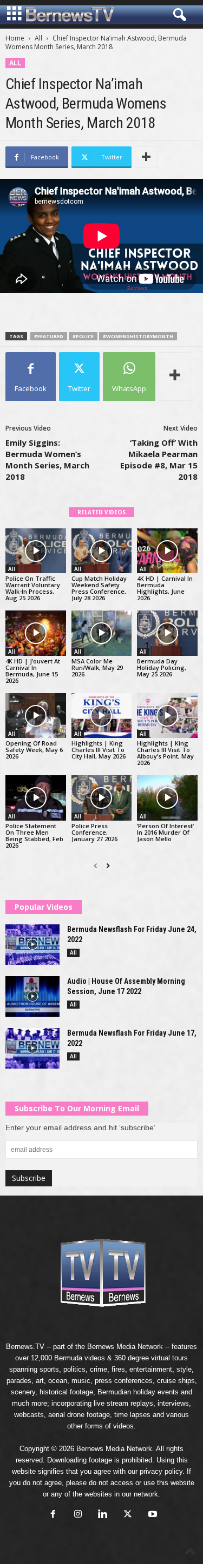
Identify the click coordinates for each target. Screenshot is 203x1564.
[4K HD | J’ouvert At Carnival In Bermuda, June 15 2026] (35, 632)
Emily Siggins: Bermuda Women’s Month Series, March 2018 (47, 459)
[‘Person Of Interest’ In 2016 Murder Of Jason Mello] (167, 797)
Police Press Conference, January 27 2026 (94, 832)
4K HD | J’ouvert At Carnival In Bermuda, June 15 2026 (32, 670)
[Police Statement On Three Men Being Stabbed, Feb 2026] (35, 797)
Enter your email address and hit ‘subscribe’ (80, 1127)
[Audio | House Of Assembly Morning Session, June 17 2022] (32, 996)
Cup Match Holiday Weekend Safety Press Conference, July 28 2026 (99, 588)
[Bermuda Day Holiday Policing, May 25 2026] (167, 632)
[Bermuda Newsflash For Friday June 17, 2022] (32, 1048)
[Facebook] (53, 1515)
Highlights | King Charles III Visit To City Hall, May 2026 (98, 749)
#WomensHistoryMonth (138, 336)
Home (14, 38)
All (38, 38)
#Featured (48, 336)
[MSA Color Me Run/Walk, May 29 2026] (101, 632)
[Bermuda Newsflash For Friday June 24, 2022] (32, 944)
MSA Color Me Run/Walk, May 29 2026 (97, 667)
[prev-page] (95, 866)
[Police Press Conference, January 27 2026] (101, 797)
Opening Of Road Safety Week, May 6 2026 (34, 749)
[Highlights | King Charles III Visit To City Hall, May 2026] (101, 715)
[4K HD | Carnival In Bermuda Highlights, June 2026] (167, 550)
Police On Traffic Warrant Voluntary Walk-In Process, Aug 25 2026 (32, 588)
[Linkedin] (102, 1515)
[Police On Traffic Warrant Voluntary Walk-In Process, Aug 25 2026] (35, 550)
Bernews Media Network (125, 1347)
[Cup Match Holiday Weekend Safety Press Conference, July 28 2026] (101, 550)
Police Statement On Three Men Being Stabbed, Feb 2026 (34, 835)
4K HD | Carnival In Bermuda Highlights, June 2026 (165, 588)
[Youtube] (151, 1515)
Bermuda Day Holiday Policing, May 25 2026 (161, 667)
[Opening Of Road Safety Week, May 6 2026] (35, 715)
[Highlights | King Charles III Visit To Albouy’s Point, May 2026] (167, 715)
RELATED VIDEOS (101, 512)
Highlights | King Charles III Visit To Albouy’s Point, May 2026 (165, 753)
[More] (146, 157)
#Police (83, 336)
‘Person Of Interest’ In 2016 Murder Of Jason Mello (165, 832)
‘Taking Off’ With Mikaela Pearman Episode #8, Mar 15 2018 (159, 459)
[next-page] (108, 866)
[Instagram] (78, 1515)
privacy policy (161, 1471)
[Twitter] (127, 1515)
